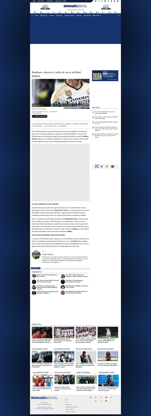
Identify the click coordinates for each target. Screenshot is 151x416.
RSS (66, 402)
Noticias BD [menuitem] (87, 15)
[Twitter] (99, 1)
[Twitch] (108, 1)
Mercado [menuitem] (79, 15)
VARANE (35, 204)
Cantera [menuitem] (51, 15)
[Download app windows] (117, 1)
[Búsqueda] (118, 15)
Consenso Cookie (70, 411)
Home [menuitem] (36, 15)
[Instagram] (102, 1)
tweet (84, 108)
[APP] (97, 166)
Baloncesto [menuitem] (43, 15)
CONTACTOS (58, 1)
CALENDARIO (49, 1)
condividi (76, 108)
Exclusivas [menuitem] (59, 15)
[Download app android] (114, 1)
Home (34, 1)
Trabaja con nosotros (71, 407)
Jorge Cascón (37, 113)
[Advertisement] (75, 31)
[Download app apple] (111, 1)
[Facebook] (96, 1)
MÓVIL (64, 1)
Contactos (68, 404)
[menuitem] (32, 15)
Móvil (66, 399)
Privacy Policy (69, 409)
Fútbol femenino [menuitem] (69, 15)
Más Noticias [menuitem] (96, 15)
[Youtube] (105, 1)
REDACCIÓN (41, 1)
